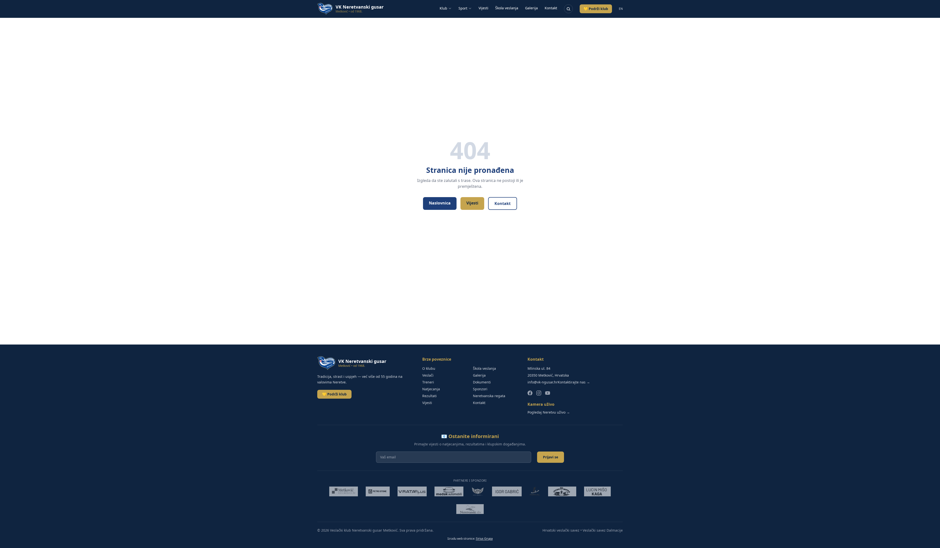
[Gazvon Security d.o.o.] (477, 491)
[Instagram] (538, 393)
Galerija (531, 8)
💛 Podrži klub (596, 8)
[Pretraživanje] (568, 8)
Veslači (428, 375)
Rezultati (429, 395)
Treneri (428, 382)
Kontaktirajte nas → (574, 382)
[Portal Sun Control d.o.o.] (534, 491)
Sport (462, 8)
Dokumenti (482, 382)
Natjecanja (431, 389)
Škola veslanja (506, 8)
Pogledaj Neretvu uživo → (549, 412)
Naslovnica (440, 203)
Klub (443, 8)
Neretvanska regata (489, 395)
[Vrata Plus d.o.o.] (412, 491)
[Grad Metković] (343, 491)
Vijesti (483, 8)
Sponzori (480, 389)
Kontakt (551, 8)
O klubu (428, 368)
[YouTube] (547, 393)
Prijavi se (550, 457)
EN (621, 9)
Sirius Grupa (484, 538)
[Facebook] (530, 393)
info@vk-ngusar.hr (543, 382)
